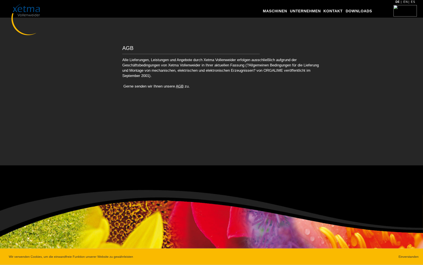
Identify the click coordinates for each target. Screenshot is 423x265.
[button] (273, 12)
